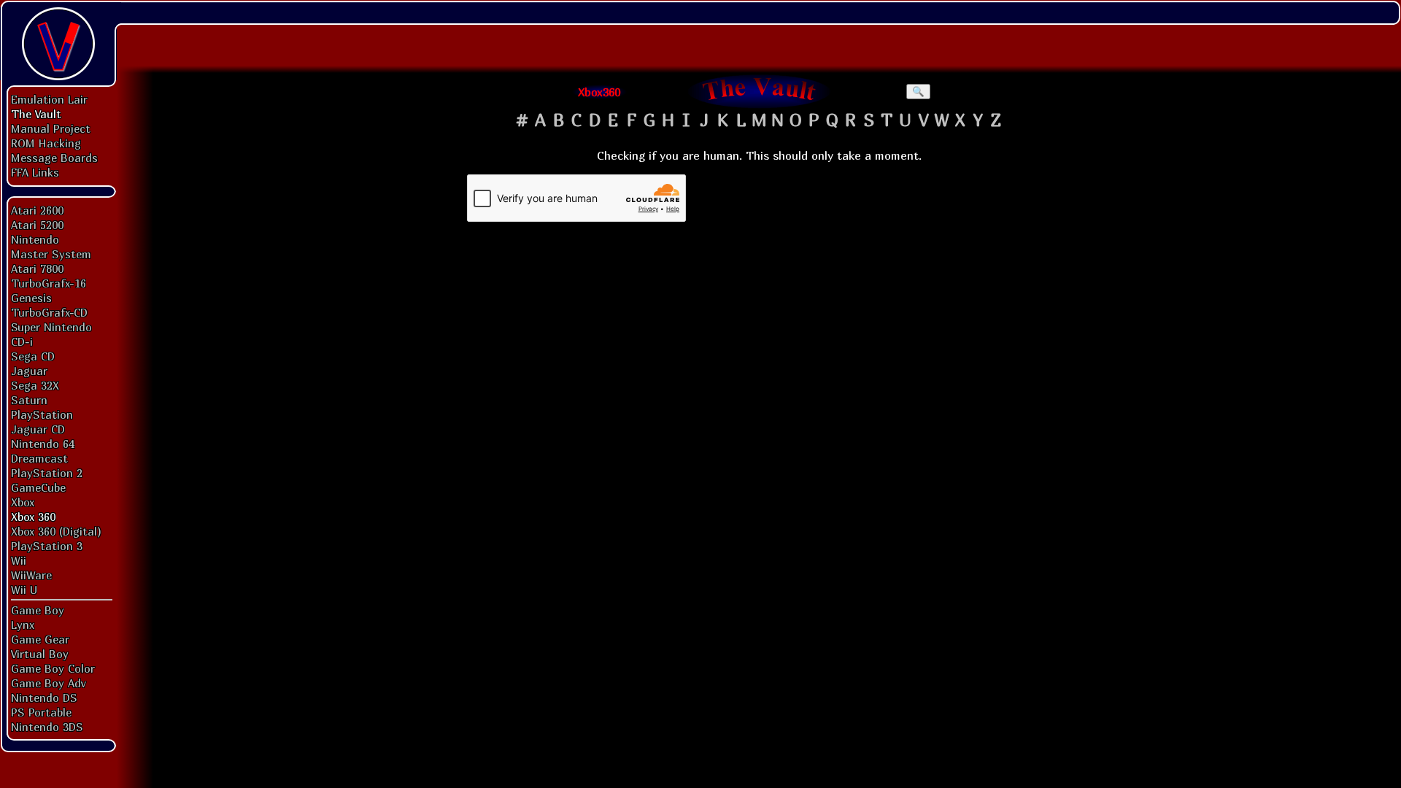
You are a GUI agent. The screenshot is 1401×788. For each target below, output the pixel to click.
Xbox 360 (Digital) (56, 531)
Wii (18, 560)
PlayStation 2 (46, 472)
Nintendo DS (44, 697)
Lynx (22, 624)
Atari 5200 (37, 224)
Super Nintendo (51, 326)
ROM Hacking (46, 143)
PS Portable (41, 712)
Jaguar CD (38, 429)
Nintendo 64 (42, 443)
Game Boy (37, 610)
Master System (51, 253)
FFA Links (35, 172)
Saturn (29, 399)
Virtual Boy (40, 653)
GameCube (38, 487)
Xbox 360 (33, 516)
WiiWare (31, 575)
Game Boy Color (53, 668)
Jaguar (29, 370)
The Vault (36, 113)
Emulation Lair (49, 99)
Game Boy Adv (48, 683)
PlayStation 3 (46, 545)
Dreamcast (39, 458)
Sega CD (33, 356)
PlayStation (42, 414)
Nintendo (35, 239)
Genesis (31, 297)
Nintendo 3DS (47, 726)
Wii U (24, 589)
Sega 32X (35, 385)
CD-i (22, 341)
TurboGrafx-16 (48, 283)
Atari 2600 (37, 210)
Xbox (22, 502)
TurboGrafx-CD (49, 312)
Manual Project (50, 128)
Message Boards (54, 157)
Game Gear (40, 639)
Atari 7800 (37, 268)
